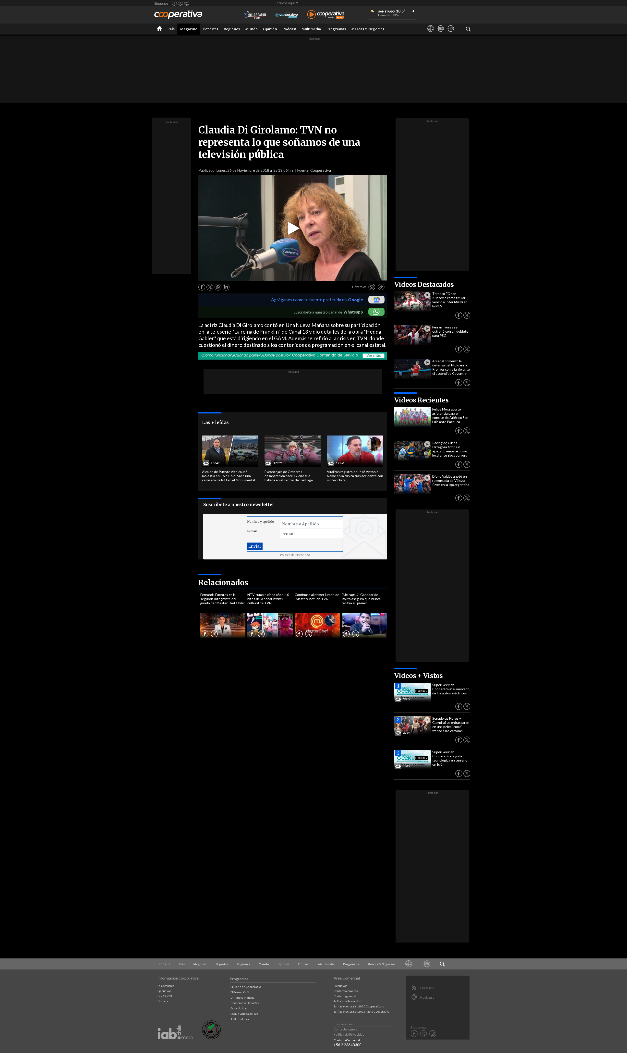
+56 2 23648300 (348, 1044)
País (171, 29)
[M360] (440, 33)
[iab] (175, 1044)
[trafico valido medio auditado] (211, 1038)
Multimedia (311, 29)
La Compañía (165, 986)
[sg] (450, 33)
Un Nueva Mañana (242, 997)
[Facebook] (174, 3)
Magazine (188, 29)
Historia (162, 1001)
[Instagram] (186, 3)
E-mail (252, 531)
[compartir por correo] (371, 287)
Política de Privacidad (295, 555)
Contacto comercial (346, 991)
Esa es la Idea (239, 1008)
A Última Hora (239, 1019)
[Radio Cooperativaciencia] (286, 15)
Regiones (232, 29)
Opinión (270, 29)
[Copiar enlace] (381, 287)
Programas (336, 29)
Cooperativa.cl (344, 1024)
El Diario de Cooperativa (246, 987)
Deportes (210, 29)
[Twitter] (180, 3)
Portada (164, 964)
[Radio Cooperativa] (325, 15)
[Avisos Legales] (430, 33)
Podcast (289, 29)
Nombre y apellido (260, 521)
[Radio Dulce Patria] (255, 14)
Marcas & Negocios (367, 29)
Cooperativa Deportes (244, 1003)
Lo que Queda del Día (244, 1014)
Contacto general (345, 996)
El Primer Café (239, 992)
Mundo (251, 29)
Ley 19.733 (164, 996)
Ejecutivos (164, 991)
